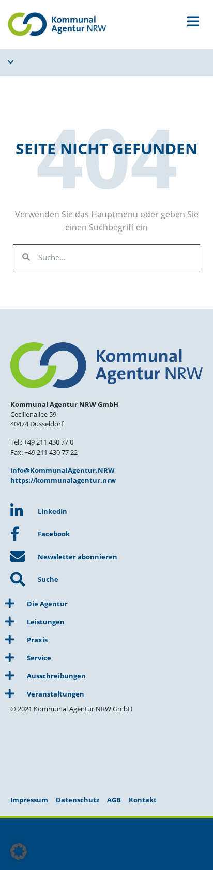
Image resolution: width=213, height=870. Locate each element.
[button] (18, 851)
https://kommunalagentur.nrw (63, 480)
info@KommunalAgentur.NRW (62, 470)
